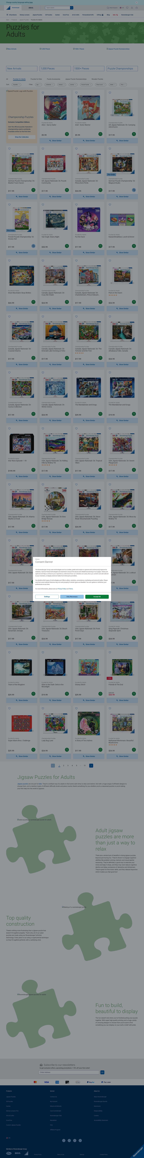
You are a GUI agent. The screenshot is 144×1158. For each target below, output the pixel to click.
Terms (71, 589)
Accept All (97, 597)
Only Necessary (72, 597)
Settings (47, 597)
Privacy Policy (62, 589)
